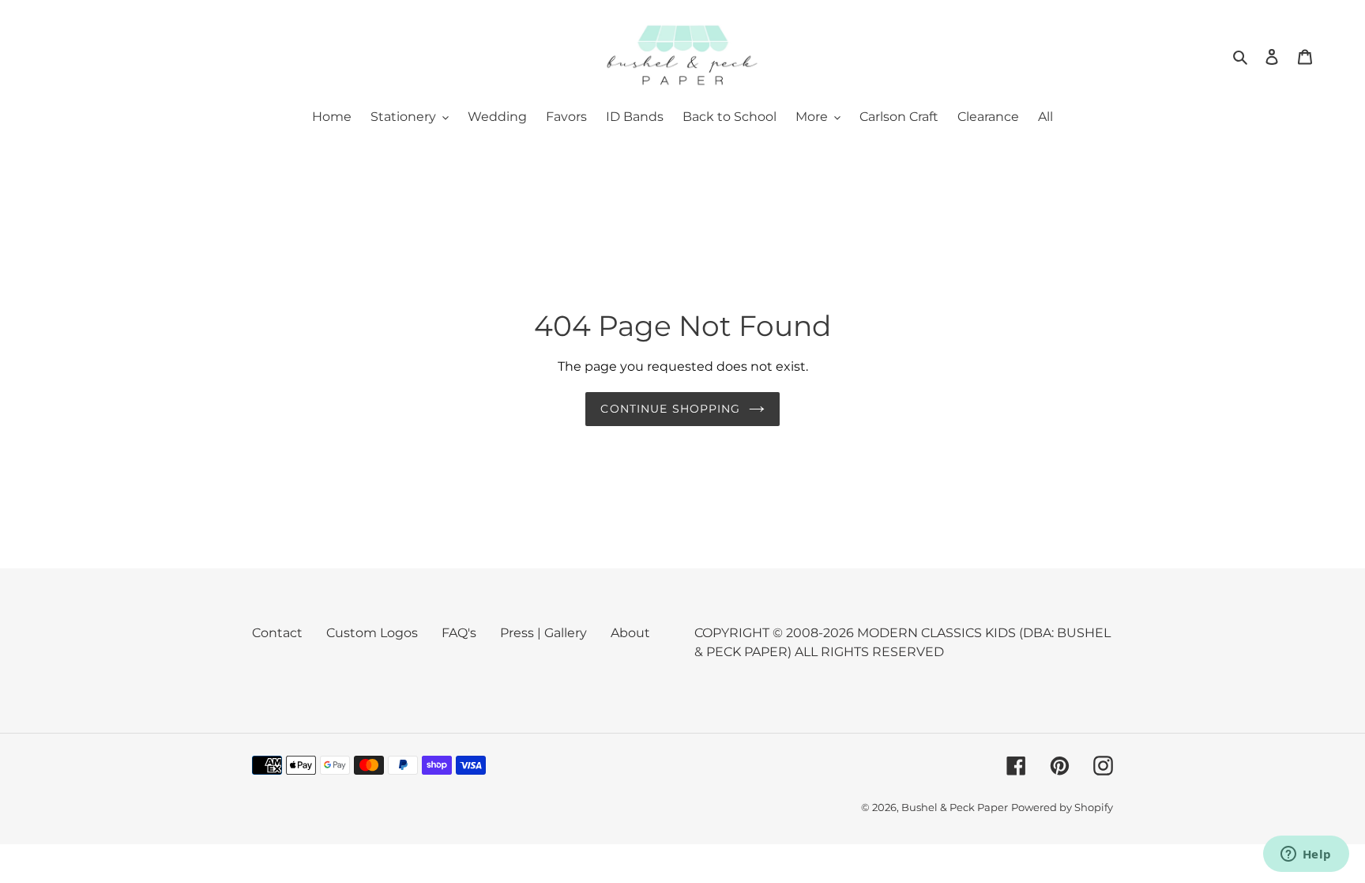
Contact (277, 632)
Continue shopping (670, 409)
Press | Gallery (543, 632)
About (630, 632)
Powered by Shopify (1062, 807)
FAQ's (459, 632)
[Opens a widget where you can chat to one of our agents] (1305, 855)
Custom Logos (372, 632)
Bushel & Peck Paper (954, 807)
